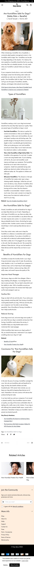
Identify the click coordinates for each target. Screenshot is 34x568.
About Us (3, 519)
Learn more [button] (25, 560)
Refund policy (5, 540)
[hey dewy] (17, 5)
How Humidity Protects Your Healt (13, 344)
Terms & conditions (18, 506)
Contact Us (4, 527)
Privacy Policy (5, 535)
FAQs (2, 521)
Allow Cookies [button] (15, 565)
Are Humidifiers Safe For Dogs (13, 432)
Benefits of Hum (8, 341)
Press (2, 529)
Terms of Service (5, 537)
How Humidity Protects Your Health (12, 478)
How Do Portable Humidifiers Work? (17, 201)
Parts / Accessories (6, 532)
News (17, 11)
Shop (2, 516)
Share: (3, 434)
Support (3, 524)
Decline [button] (5, 565)
